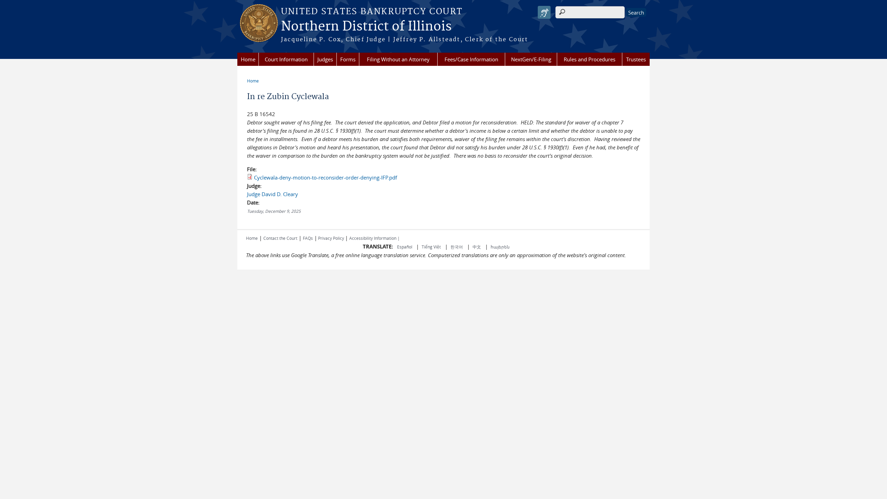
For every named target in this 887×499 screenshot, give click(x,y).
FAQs (308, 238)
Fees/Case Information (471, 59)
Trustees (636, 59)
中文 (477, 247)
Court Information (286, 59)
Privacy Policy (331, 238)
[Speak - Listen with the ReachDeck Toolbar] (544, 12)
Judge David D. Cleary (272, 194)
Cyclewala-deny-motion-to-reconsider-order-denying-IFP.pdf (325, 177)
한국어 (456, 247)
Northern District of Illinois (366, 27)
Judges (325, 59)
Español (405, 247)
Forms (347, 59)
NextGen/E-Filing (531, 59)
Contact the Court (280, 238)
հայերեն (500, 247)
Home (248, 59)
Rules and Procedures (589, 59)
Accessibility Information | (374, 238)
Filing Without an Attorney (398, 59)
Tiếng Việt (431, 247)
